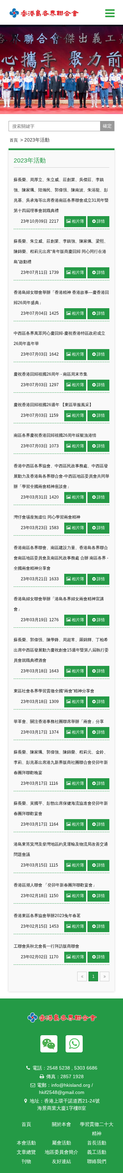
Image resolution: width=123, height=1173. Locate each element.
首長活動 (96, 1143)
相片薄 (78, 221)
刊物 (26, 1161)
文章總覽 (26, 1152)
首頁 (14, 140)
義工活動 (96, 1152)
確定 (107, 126)
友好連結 (61, 1161)
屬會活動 (61, 1143)
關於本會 (61, 1124)
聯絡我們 (96, 1161)
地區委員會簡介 (61, 1152)
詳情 (101, 221)
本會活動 (26, 1143)
